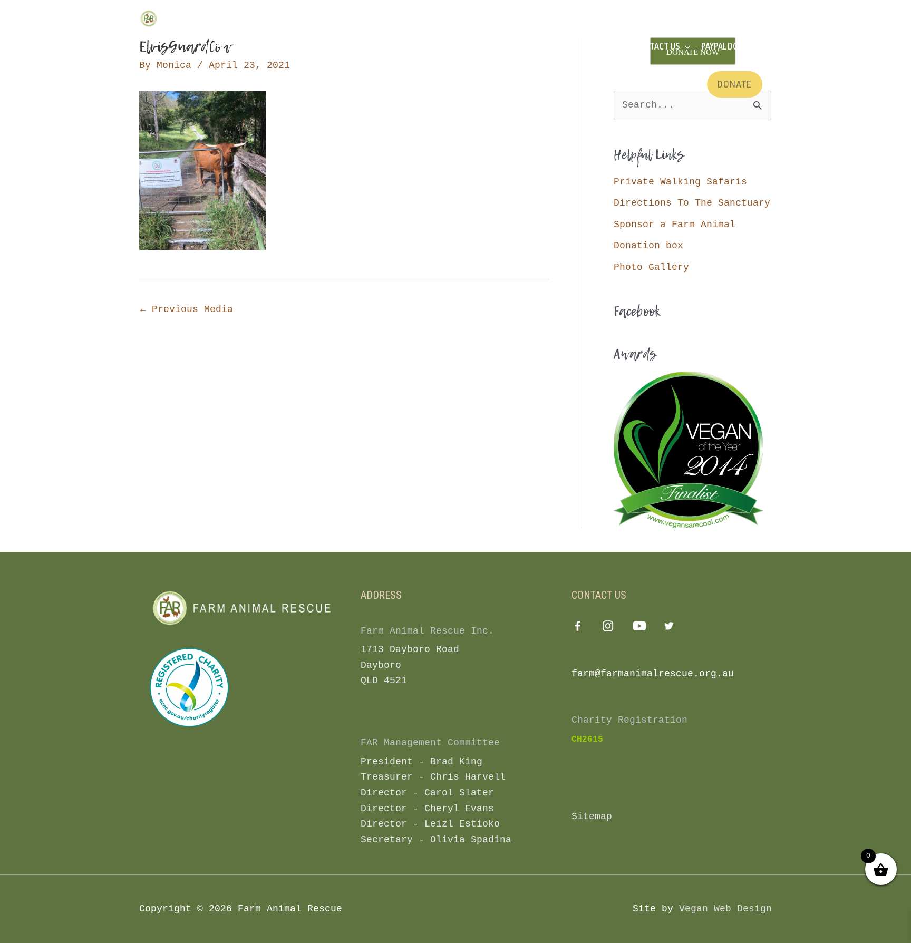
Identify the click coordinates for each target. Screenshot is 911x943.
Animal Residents (368, 46)
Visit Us (251, 46)
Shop (602, 46)
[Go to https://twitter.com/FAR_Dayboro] (669, 628)
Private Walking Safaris (680, 182)
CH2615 (587, 739)
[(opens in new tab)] (189, 687)
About (300, 46)
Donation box (648, 245)
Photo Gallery (651, 267)
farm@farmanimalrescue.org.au (652, 673)
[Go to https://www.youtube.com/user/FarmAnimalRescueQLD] (639, 628)
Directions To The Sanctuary (692, 203)
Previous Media (186, 309)
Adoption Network (532, 46)
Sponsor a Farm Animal (674, 224)
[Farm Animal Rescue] (184, 18)
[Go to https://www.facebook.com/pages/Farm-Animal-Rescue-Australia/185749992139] (577, 629)
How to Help (447, 46)
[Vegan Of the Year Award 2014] (688, 449)
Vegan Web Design (725, 908)
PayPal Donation (734, 46)
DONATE (735, 84)
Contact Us (657, 46)
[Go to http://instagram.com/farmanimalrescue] (608, 628)
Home (215, 46)
